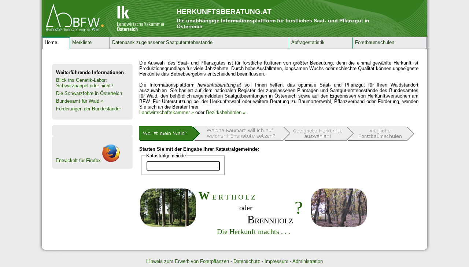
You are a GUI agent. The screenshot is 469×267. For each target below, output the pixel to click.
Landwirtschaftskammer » (166, 112)
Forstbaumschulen (374, 42)
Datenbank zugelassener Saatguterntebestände (162, 42)
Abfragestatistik (308, 42)
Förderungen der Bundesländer (88, 108)
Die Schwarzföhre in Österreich (89, 93)
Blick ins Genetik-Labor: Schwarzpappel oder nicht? (84, 82)
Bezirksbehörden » (225, 112)
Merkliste (82, 42)
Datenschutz (246, 261)
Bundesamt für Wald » (79, 101)
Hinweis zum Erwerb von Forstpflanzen (187, 261)
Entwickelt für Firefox (79, 160)
